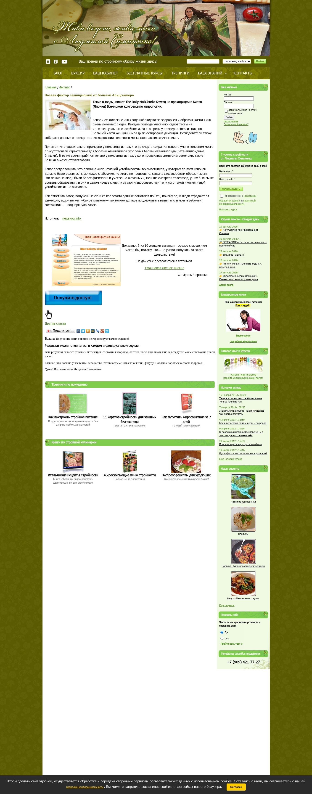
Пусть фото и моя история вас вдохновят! (243, 453)
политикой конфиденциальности (85, 786)
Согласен (236, 787)
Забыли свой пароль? (236, 124)
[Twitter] (83, 331)
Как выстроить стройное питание (73, 417)
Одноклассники (56, 61)
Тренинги (180, 73)
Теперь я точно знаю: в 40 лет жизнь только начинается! (240, 400)
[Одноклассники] (88, 331)
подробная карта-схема (243, 341)
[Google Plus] (102, 331)
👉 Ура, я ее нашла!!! (231, 254)
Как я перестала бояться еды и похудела (242, 422)
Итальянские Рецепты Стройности (73, 475)
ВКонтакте (48, 61)
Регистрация (231, 120)
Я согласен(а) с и (237, 199)
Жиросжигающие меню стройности (130, 475)
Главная (50, 87)
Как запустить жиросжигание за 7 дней (186, 419)
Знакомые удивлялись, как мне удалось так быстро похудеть (241, 412)
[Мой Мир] (92, 331)
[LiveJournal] (97, 331)
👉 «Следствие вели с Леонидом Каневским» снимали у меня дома (238, 277)
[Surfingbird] (107, 331)
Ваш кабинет (105, 73)
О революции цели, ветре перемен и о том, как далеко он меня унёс (241, 433)
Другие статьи (55, 323)
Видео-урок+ (243, 335)
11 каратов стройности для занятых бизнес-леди (129, 419)
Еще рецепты (227, 605)
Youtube (64, 61)
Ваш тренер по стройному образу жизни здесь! (118, 61)
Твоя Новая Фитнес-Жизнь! (164, 268)
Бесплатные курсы (145, 73)
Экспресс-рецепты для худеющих (186, 475)
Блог (58, 73)
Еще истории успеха (230, 458)
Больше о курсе (228, 209)
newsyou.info (71, 218)
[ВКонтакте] (78, 331)
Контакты (242, 73)
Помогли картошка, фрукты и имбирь (240, 444)
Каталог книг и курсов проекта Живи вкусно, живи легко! (243, 376)
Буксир (78, 73)
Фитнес (64, 87)
